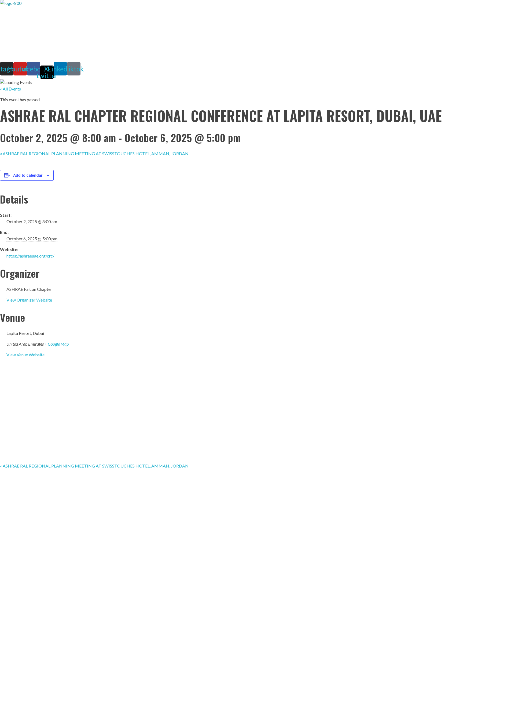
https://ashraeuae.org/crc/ (30, 255)
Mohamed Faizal (39, 567)
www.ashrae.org (130, 556)
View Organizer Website (29, 299)
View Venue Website (25, 354)
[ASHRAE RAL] (107, 31)
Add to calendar (27, 175)
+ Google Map (57, 343)
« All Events (10, 88)
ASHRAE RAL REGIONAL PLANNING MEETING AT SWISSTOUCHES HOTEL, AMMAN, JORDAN (94, 153)
